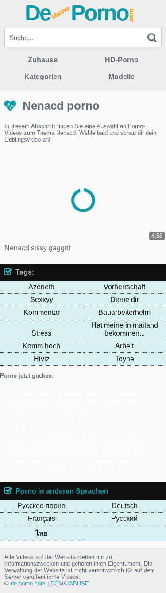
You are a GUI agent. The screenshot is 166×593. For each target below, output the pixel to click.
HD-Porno (122, 60)
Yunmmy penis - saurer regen (70, 414)
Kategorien (43, 76)
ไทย (41, 533)
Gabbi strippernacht (58, 401)
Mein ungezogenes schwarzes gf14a (75, 467)
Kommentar (41, 312)
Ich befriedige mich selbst (69, 434)
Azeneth (41, 287)
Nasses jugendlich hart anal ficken (82, 440)
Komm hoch (41, 346)
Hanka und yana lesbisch (43, 407)
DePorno (80, 12)
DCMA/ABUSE (69, 583)
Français (41, 518)
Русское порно (41, 505)
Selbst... (88, 407)
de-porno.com (28, 583)
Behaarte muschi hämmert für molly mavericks (78, 444)
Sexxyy (41, 299)
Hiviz (42, 359)
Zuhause (43, 60)
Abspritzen (124, 414)
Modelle (121, 76)
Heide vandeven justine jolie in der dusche (79, 417)
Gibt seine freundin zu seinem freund (52, 394)
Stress (41, 333)
